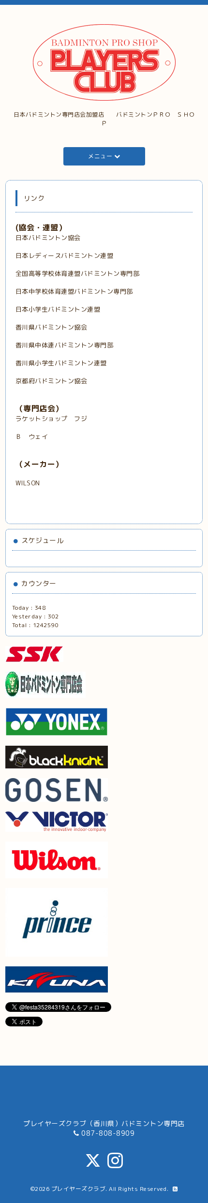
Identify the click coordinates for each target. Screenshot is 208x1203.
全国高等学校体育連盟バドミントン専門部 (77, 273)
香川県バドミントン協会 (51, 327)
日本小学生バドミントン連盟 (58, 309)
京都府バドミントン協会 (51, 380)
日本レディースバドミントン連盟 (64, 255)
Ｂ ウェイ (32, 436)
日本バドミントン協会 (48, 237)
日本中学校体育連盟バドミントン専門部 (74, 291)
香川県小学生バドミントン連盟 (61, 363)
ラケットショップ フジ (51, 418)
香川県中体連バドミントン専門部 (64, 345)
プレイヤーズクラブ (78, 1189)
